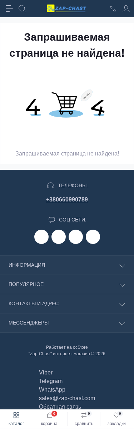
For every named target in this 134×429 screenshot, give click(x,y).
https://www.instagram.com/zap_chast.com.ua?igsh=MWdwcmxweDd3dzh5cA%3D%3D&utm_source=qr (58, 237)
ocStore (80, 347)
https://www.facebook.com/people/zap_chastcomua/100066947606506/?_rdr (41, 237)
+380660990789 (67, 199)
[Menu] (9, 8)
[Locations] (113, 8)
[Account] (126, 8)
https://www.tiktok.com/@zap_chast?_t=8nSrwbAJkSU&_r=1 (76, 237)
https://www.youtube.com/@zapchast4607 (93, 237)
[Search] (22, 8)
